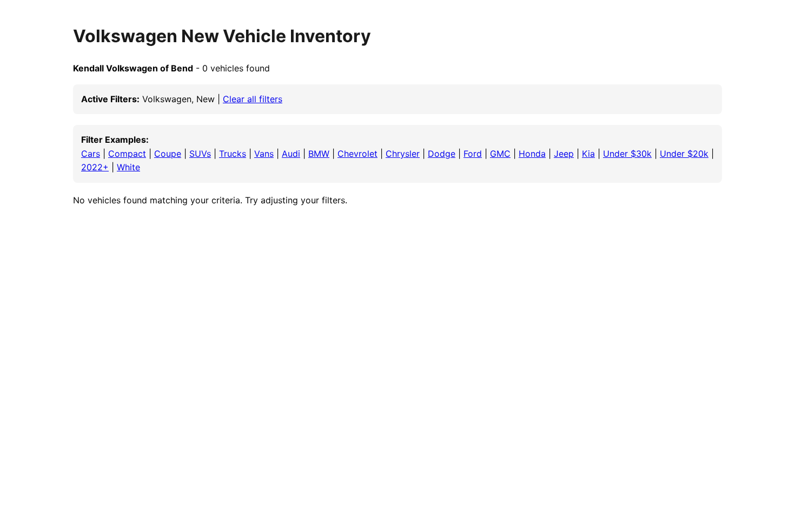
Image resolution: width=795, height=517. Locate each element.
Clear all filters (252, 99)
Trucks (232, 153)
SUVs (200, 153)
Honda (532, 153)
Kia (588, 153)
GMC (500, 153)
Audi (291, 153)
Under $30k (627, 153)
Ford (472, 153)
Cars (90, 153)
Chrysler (403, 153)
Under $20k (684, 153)
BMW (318, 153)
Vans (264, 153)
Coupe (167, 153)
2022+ (95, 167)
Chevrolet (357, 153)
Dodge (441, 153)
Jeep (564, 153)
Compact (127, 153)
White (128, 167)
